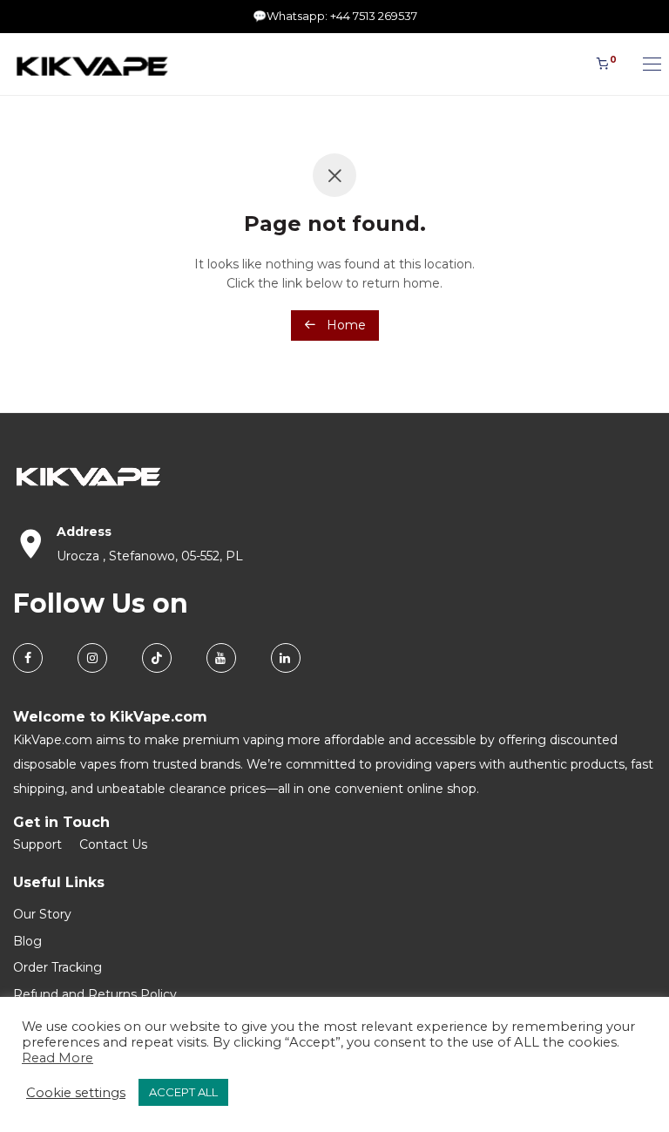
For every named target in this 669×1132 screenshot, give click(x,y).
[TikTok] (157, 658)
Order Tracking (57, 967)
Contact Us (113, 844)
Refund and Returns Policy (95, 994)
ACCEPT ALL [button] (183, 1092)
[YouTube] (221, 658)
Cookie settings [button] (75, 1093)
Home (344, 325)
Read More (57, 1058)
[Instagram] (92, 658)
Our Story (42, 914)
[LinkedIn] (286, 658)
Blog (27, 941)
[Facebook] (28, 658)
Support (37, 844)
